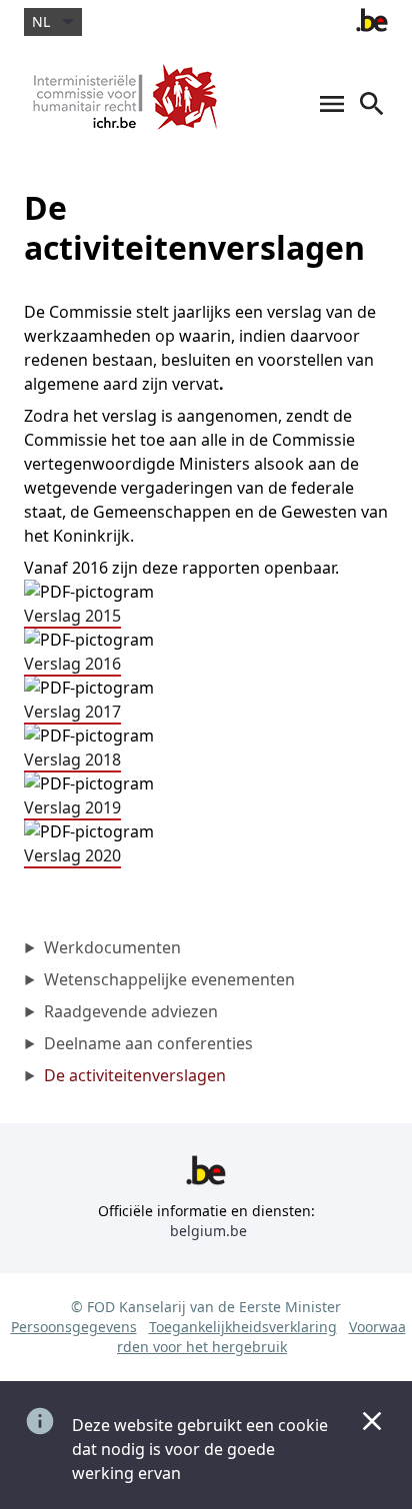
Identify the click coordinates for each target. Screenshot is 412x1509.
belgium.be (208, 1230)
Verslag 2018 (72, 759)
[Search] (372, 114)
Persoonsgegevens (74, 1326)
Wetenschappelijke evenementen (169, 979)
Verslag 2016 (72, 664)
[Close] (372, 1421)
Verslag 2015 (72, 616)
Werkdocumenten (112, 947)
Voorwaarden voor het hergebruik (261, 1336)
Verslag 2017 (72, 712)
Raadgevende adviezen (131, 1011)
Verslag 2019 (72, 807)
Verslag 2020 (72, 855)
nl (41, 21)
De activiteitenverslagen (135, 1075)
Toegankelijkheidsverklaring (243, 1326)
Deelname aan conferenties (148, 1043)
